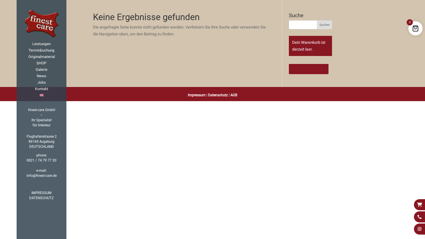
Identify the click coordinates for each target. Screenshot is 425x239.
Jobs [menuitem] (41, 83)
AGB (233, 95)
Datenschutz (218, 95)
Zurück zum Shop (308, 69)
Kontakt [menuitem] (41, 89)
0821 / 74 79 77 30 (41, 160)
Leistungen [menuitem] (41, 44)
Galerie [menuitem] (41, 70)
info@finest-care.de (42, 175)
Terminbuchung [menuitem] (41, 50)
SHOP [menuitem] (41, 63)
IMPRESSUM (41, 193)
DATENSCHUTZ (41, 198)
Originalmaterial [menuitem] (41, 57)
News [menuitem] (41, 76)
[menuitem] (46, 97)
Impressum (196, 95)
